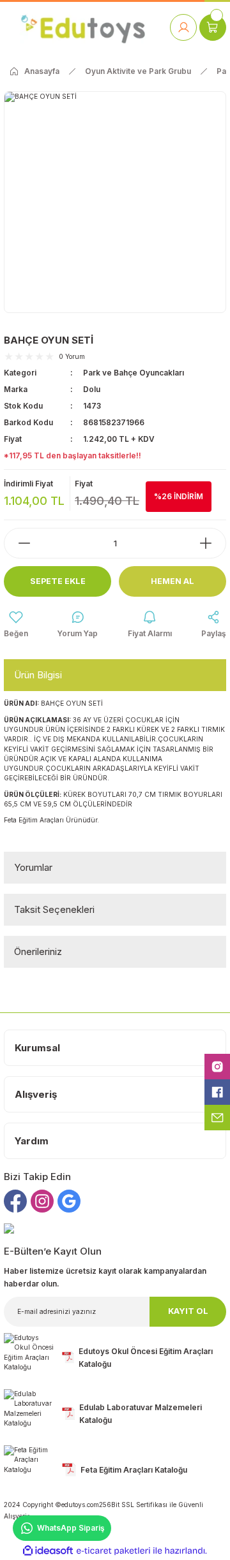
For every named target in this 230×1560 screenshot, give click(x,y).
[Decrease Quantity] (18, 543)
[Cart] (212, 27)
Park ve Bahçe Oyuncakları (133, 372)
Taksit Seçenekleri (54, 909)
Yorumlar (33, 867)
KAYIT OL (188, 1311)
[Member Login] (183, 27)
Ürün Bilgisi (38, 675)
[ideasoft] (47, 1551)
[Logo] (83, 27)
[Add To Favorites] (16, 624)
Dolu (91, 389)
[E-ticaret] (113, 1551)
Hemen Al (172, 581)
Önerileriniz (38, 951)
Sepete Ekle (58, 581)
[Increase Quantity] (212, 543)
